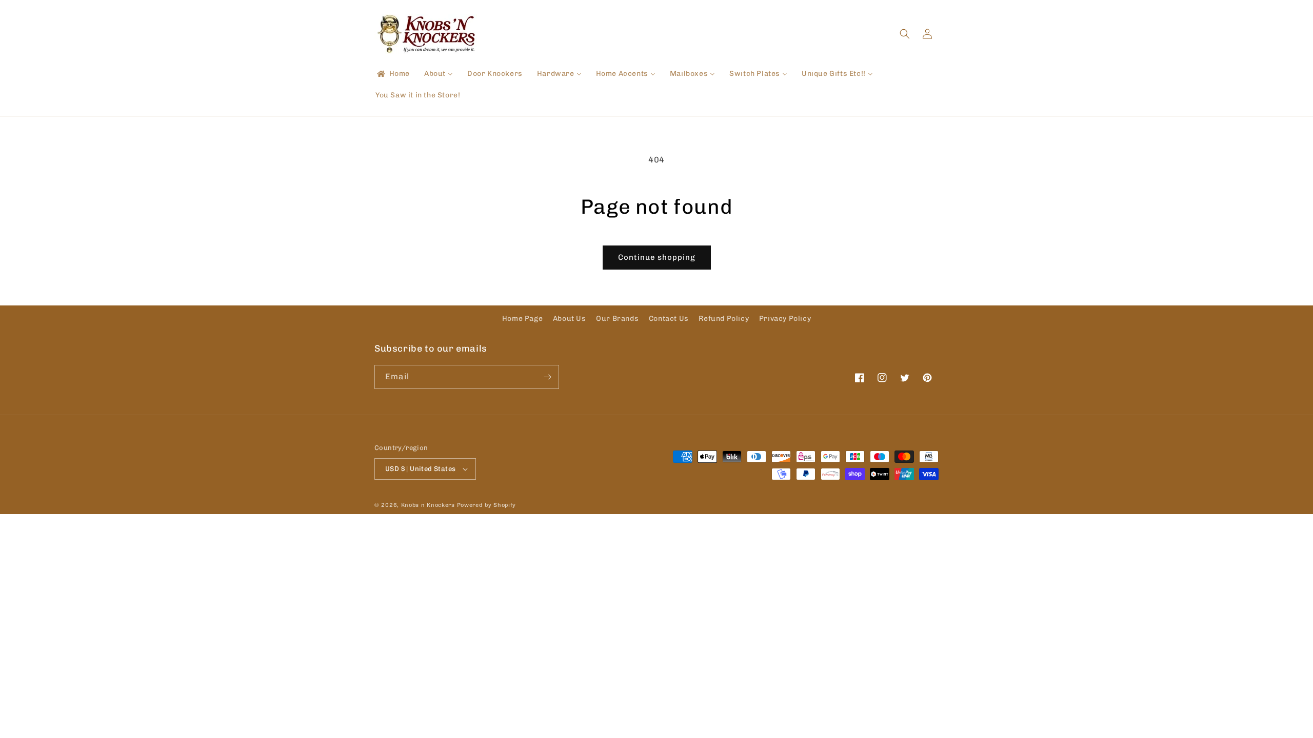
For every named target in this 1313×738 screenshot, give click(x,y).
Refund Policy (724, 318)
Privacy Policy (785, 318)
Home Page (522, 318)
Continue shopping (656, 257)
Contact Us (669, 318)
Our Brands (617, 318)
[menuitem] (392, 74)
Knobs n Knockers (428, 505)
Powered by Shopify (486, 505)
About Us (569, 318)
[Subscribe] (547, 377)
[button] (904, 34)
